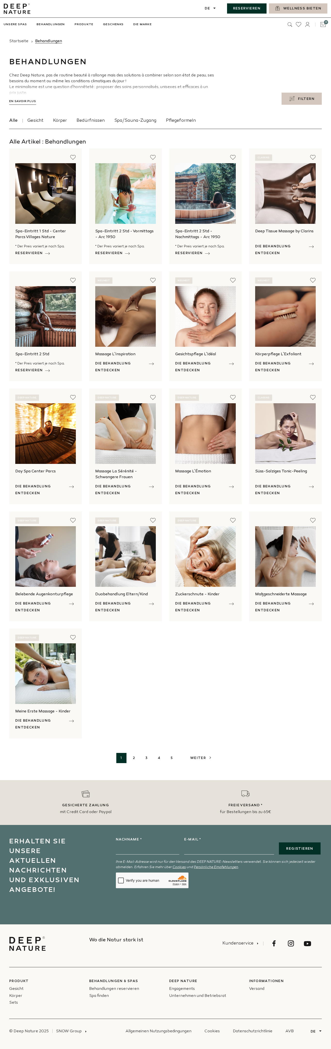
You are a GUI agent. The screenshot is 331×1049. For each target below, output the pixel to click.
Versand (256, 989)
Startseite (18, 41)
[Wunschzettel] (298, 24)
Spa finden (99, 996)
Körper (60, 120)
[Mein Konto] (307, 24)
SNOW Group (69, 1031)
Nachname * (129, 840)
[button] (73, 157)
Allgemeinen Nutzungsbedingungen (158, 1031)
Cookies (179, 867)
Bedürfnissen (91, 120)
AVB (289, 1031)
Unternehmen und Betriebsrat (197, 996)
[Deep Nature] (17, 8)
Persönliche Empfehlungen (216, 867)
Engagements (182, 989)
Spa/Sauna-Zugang (135, 120)
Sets (13, 1003)
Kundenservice (237, 943)
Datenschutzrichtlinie (252, 1031)
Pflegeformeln (181, 120)
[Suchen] (290, 24)
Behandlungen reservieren (114, 989)
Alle (13, 120)
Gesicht (35, 120)
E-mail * (192, 840)
